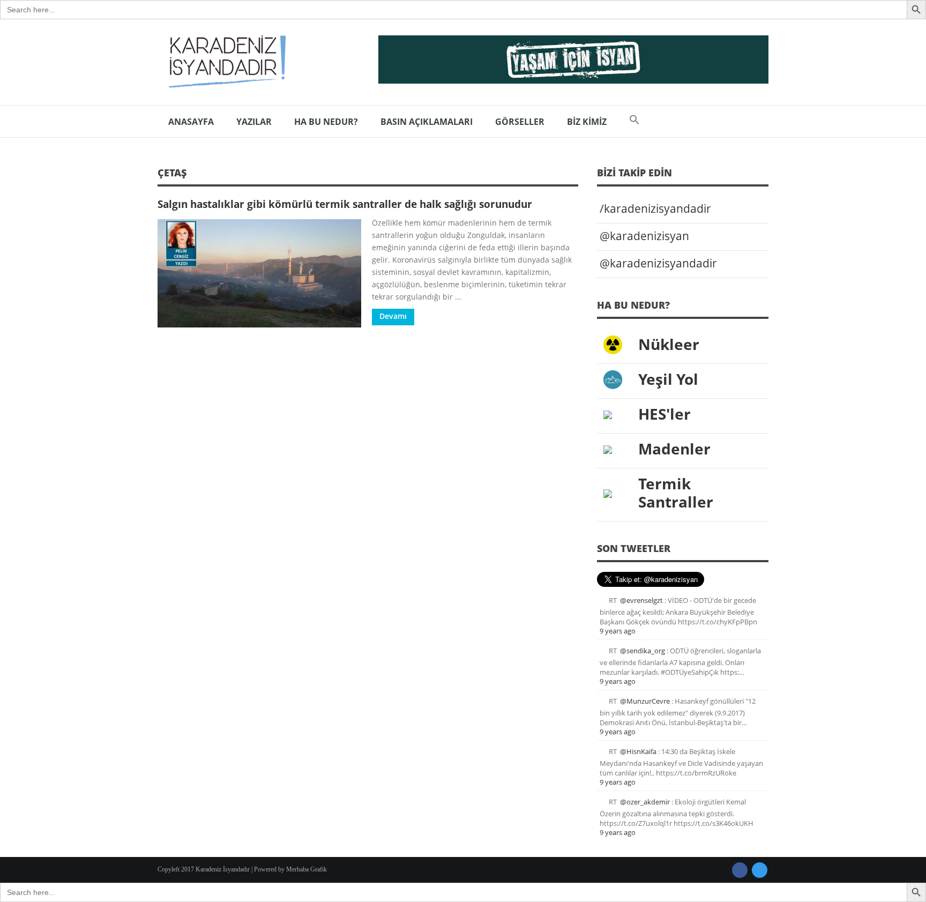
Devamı (393, 316)
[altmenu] (573, 59)
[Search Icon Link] (634, 122)
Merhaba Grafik (306, 869)
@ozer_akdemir (645, 802)
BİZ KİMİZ (587, 122)
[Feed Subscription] (574, 176)
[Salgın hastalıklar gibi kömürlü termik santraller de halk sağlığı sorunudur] (259, 273)
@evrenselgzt (641, 600)
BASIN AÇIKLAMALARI (426, 122)
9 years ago (618, 631)
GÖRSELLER (519, 122)
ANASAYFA (191, 122)
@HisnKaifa (638, 751)
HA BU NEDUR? (326, 122)
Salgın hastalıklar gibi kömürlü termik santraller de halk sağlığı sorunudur (345, 204)
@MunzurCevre (645, 701)
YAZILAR (254, 122)
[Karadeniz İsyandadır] (225, 62)
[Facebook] (740, 870)
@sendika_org (642, 650)
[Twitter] (759, 870)
